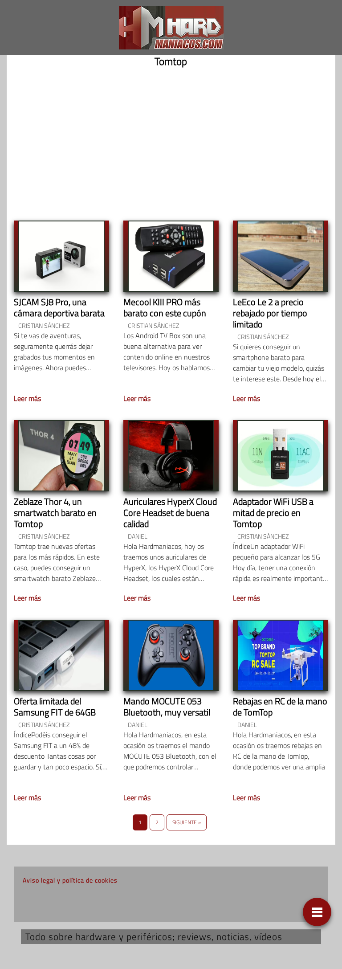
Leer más (27, 398)
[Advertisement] (171, 141)
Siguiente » (186, 822)
